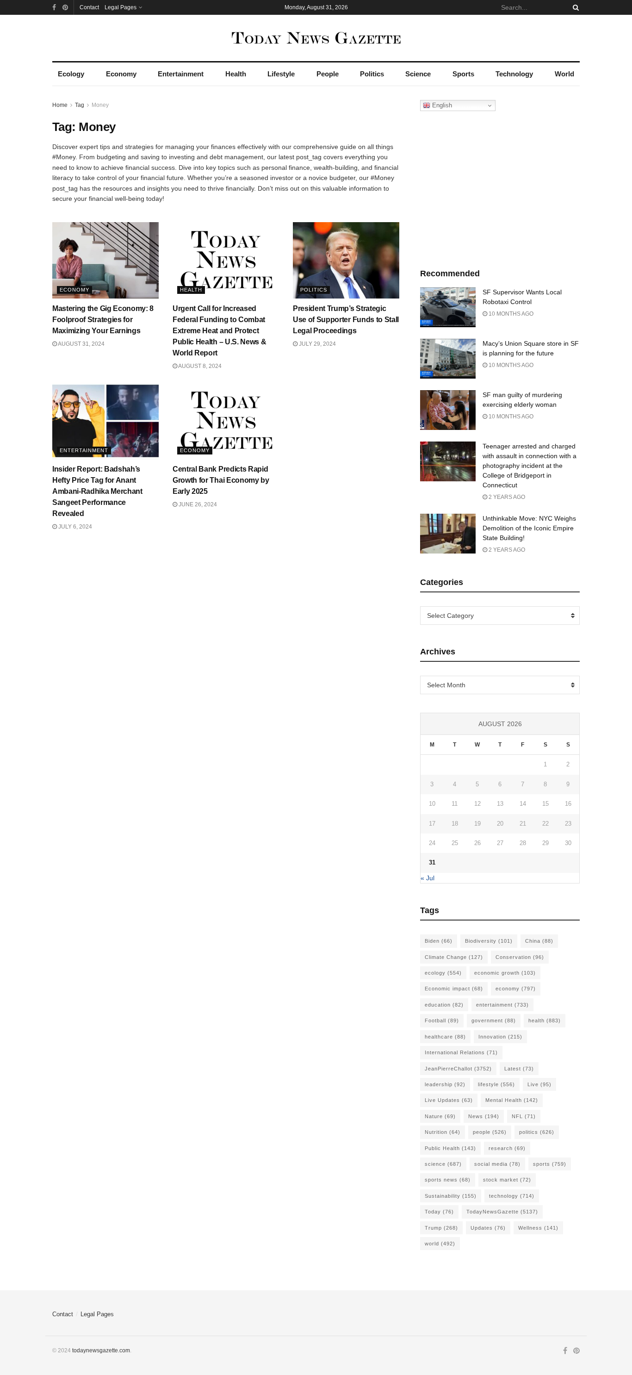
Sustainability (451, 1196)
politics (536, 1132)
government (493, 1020)
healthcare (445, 1036)
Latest (519, 1068)
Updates (488, 1228)
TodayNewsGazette (502, 1211)
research (507, 1148)
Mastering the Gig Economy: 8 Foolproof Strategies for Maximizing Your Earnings (103, 320)
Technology (514, 74)
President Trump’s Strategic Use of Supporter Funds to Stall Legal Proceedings (346, 320)
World (564, 74)
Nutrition (442, 1132)
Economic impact (454, 988)
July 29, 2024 (316, 344)
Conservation (520, 957)
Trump (441, 1228)
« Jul (427, 878)
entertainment (502, 1005)
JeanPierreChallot (458, 1068)
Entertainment (181, 74)
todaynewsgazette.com (101, 1350)
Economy (121, 74)
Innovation (500, 1036)
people (490, 1132)
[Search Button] (574, 7)
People (327, 74)
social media (497, 1164)
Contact (89, 7)
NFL (524, 1116)
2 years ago (506, 497)
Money (100, 105)
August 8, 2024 (199, 366)
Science (418, 74)
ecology (443, 973)
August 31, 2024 (81, 344)
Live (539, 1084)
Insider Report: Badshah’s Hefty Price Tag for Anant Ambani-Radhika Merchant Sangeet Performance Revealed (97, 491)
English (441, 105)
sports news (448, 1179)
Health (235, 74)
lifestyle (496, 1084)
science (443, 1164)
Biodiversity (489, 941)
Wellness (538, 1228)
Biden (438, 941)
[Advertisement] (500, 187)
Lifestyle (281, 74)
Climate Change (454, 957)
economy (516, 988)
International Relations (461, 1052)
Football (442, 1020)
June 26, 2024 (197, 504)
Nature (440, 1116)
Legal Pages (120, 7)
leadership (445, 1084)
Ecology (71, 74)
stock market (507, 1179)
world (440, 1243)
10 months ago (510, 314)
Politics (372, 74)
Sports (463, 74)
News (483, 1116)
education (444, 1005)
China (539, 941)
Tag (79, 105)
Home (60, 105)
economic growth (505, 973)
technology (511, 1196)
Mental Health (511, 1100)
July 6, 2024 (74, 526)
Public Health (450, 1148)
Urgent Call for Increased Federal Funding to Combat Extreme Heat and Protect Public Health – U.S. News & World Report (219, 331)
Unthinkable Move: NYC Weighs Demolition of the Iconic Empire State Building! (529, 528)
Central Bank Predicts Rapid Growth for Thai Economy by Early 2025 (221, 480)
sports (549, 1164)
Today (439, 1211)
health (544, 1020)
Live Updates (449, 1100)
